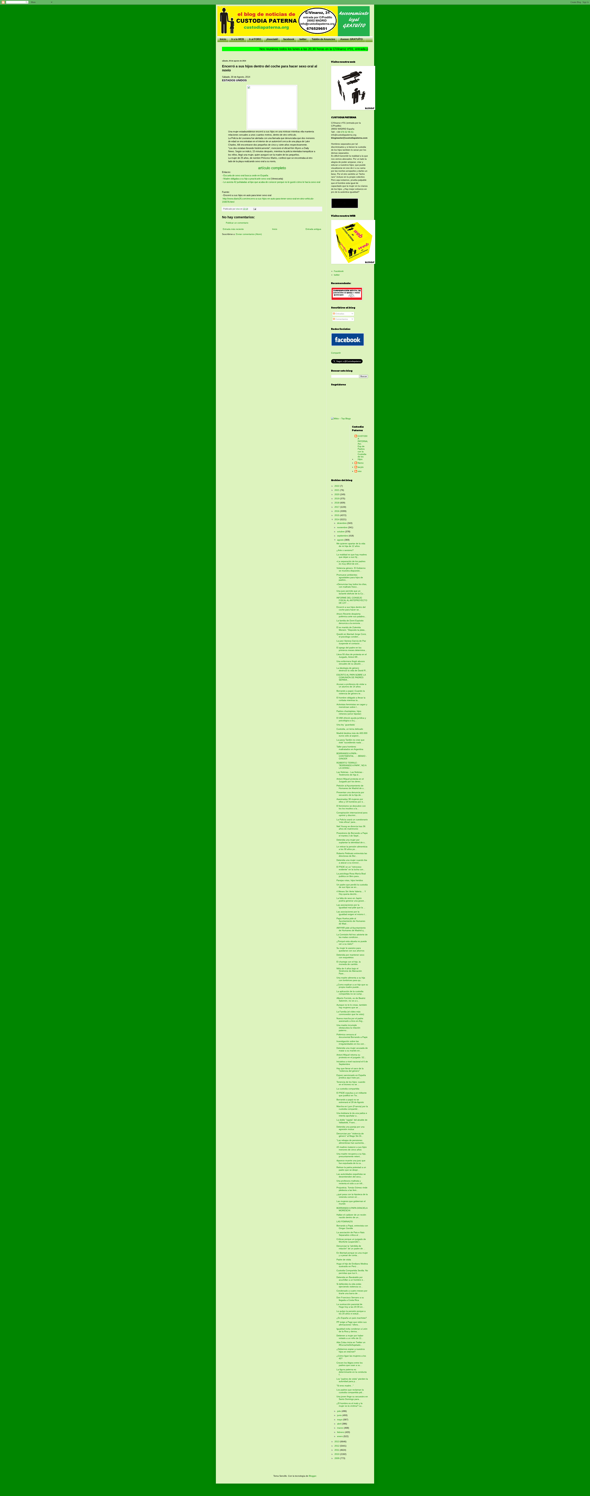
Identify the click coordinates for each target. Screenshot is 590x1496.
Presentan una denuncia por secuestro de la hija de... (350, 793)
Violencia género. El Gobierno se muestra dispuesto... (351, 569)
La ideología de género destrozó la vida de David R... (351, 669)
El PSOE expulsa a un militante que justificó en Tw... (351, 1094)
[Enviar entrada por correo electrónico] (254, 209)
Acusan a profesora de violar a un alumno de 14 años (351, 685)
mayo (340, 1419)
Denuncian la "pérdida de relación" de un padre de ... (350, 1247)
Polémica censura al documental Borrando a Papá (351, 1035)
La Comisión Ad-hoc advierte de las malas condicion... (352, 935)
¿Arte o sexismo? (345, 550)
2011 (337, 1450)
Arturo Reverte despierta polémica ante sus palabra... (351, 615)
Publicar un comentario (237, 223)
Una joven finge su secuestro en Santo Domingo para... (352, 1397)
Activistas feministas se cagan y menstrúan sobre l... (351, 705)
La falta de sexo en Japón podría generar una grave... (351, 899)
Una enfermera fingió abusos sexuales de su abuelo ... (350, 662)
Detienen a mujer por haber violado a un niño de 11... (349, 1336)
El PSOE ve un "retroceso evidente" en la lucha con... (350, 868)
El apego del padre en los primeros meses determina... (351, 648)
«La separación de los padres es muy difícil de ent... (350, 562)
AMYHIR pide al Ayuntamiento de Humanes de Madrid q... (351, 929)
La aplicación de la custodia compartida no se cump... (350, 992)
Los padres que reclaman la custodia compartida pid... (350, 1391)
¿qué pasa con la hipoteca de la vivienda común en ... (352, 1195)
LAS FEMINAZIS (344, 1221)
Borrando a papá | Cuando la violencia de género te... (350, 692)
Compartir (336, 353)
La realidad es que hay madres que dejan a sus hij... (351, 555)
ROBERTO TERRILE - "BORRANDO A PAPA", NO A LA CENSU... (351, 765)
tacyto (361, 467)
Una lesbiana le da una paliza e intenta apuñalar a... (351, 1114)
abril (339, 1423)
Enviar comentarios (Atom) (249, 234)
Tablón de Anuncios (323, 39)
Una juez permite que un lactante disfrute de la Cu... (350, 592)
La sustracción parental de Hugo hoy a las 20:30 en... (350, 1305)
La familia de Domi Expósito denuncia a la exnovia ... (350, 621)
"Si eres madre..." (345, 1385)
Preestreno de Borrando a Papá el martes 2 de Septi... (352, 834)
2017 (337, 507)
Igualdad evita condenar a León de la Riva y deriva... (351, 1330)
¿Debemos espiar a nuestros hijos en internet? (350, 1350)
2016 (337, 511)
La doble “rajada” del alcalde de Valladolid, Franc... (351, 1121)
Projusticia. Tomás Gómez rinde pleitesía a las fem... (351, 1188)
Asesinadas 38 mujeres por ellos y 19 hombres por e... (350, 800)
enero (340, 1436)
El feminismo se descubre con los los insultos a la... (351, 807)
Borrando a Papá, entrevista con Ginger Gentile (352, 1226)
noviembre (342, 527)
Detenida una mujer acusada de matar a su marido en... (352, 1049)
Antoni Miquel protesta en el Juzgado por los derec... (350, 780)
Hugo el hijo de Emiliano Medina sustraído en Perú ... (352, 1265)
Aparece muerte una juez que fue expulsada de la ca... (350, 1161)
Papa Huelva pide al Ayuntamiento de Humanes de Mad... (350, 921)
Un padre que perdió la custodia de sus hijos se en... (352, 885)
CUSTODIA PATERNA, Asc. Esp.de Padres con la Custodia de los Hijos (363, 447)
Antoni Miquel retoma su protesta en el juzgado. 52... (351, 1056)
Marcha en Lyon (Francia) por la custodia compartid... (352, 1107)
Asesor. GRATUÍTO (351, 39)
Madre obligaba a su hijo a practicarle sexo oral (246, 178)
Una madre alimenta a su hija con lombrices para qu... (350, 979)
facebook (288, 39)
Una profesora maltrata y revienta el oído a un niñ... (350, 1182)
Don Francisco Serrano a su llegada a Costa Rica (350, 1298)
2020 (337, 494)
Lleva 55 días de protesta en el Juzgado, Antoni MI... (351, 655)
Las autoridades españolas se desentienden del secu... (351, 1175)
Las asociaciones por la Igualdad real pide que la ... (350, 906)
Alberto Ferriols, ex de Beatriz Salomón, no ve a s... (350, 999)
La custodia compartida (347, 1088)
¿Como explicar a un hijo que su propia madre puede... (352, 985)
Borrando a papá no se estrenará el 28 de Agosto (350, 1100)
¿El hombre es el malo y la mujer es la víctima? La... (349, 1404)
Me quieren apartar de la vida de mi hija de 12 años (350, 544)
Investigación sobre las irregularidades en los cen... (351, 1042)
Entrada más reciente (233, 229)
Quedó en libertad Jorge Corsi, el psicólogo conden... (351, 635)
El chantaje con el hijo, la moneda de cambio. (348, 963)
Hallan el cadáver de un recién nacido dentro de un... (351, 1216)
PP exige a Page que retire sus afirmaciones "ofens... (351, 1323)
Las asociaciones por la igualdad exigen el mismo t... (351, 913)
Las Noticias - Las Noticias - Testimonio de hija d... (350, 773)
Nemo (361, 463)
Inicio (223, 39)
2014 (337, 519)
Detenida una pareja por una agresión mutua (350, 1128)
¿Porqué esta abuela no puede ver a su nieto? (351, 942)
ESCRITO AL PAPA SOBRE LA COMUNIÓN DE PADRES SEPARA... (351, 677)
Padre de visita (343, 1259)
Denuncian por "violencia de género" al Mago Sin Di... (350, 1134)
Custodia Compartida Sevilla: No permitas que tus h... (352, 1271)
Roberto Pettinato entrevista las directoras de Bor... (351, 854)
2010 (337, 1454)
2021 (337, 490)
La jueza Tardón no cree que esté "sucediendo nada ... (350, 741)
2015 (337, 515)
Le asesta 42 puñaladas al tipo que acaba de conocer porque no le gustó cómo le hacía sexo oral (271, 182)
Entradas (339, 313)
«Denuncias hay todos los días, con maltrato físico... (351, 585)
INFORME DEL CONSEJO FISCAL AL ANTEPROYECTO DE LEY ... (351, 600)
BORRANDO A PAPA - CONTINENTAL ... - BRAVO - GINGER (351, 756)
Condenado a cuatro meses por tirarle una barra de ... (351, 1292)
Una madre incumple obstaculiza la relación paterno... (348, 1028)
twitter (303, 39)
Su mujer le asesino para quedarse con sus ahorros (350, 949)
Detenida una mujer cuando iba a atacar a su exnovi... (351, 861)
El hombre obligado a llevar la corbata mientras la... (350, 698)
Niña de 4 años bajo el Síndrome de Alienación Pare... (349, 971)
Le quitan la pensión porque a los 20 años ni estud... (351, 1312)
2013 (337, 1441)
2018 (337, 502)
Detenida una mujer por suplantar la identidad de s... (351, 841)
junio (339, 1415)
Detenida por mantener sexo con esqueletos (350, 956)
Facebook (339, 271)
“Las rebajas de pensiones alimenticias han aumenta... (351, 1141)
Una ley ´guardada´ (345, 724)
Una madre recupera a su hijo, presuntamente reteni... (351, 1155)
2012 (337, 1446)
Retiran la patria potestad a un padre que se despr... (351, 1168)
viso (360, 471)
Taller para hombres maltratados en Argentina (349, 747)
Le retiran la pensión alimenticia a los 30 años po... (351, 847)
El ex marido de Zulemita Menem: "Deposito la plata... (351, 628)
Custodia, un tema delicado (349, 729)
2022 (337, 486)
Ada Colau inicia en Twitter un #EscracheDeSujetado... (350, 1343)
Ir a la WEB (237, 39)
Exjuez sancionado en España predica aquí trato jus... (351, 1076)
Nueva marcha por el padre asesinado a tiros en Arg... (350, 1019)
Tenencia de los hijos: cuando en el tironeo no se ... (350, 1083)
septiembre (343, 535)
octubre (341, 531)
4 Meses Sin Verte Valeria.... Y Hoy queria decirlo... (351, 892)
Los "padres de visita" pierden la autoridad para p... (352, 1380)
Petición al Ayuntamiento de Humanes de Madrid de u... (350, 786)
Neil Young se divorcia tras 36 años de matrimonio (350, 827)
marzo (340, 1428)
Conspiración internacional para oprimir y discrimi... (351, 813)
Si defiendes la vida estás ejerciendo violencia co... (349, 1285)
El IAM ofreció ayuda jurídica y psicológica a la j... (351, 719)
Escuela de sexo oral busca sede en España (245, 175)
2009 (337, 1458)
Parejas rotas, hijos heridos (349, 880)
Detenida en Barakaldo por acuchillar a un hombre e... (350, 1278)
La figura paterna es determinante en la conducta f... (351, 1372)
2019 (337, 498)
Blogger (312, 1476)
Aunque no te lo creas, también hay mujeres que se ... (351, 1006)
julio (339, 1411)
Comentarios (341, 319)
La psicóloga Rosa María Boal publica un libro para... (351, 874)
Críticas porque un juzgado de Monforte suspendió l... (351, 1240)
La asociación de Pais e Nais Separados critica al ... (350, 1233)
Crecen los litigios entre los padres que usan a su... (349, 1364)
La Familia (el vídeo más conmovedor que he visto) (350, 1012)
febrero (341, 1432)
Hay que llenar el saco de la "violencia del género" (350, 1069)
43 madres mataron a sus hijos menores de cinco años (351, 1148)
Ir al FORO (255, 39)
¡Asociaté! (272, 39)
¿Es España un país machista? (351, 1318)
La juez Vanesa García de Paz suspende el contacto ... (351, 642)
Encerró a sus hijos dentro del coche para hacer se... (351, 608)
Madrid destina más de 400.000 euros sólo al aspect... (351, 734)
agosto (340, 540)
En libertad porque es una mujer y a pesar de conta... (352, 1254)
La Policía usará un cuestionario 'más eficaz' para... (352, 820)
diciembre (342, 523)
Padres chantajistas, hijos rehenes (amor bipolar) (348, 712)
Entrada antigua (313, 229)
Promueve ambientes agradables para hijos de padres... (349, 577)
